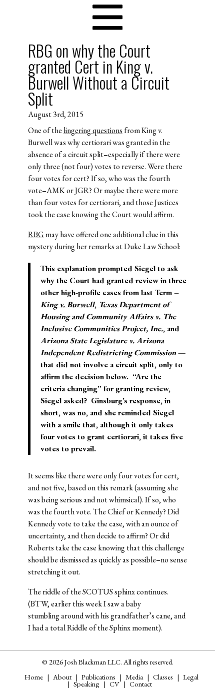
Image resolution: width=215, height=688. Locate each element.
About (62, 676)
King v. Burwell (67, 304)
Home (33, 676)
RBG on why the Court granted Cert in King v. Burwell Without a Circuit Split (99, 74)
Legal (190, 676)
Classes (163, 676)
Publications (99, 676)
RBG (36, 234)
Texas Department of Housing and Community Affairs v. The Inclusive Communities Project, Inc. (108, 316)
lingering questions (93, 130)
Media (134, 676)
